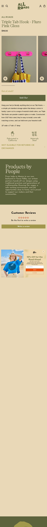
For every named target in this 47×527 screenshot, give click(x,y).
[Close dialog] (43, 251)
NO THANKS (35, 272)
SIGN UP (34, 269)
